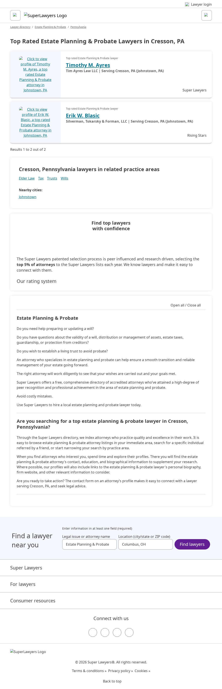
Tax (41, 178)
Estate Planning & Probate (50, 27)
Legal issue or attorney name (86, 536)
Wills (64, 178)
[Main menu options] (15, 15)
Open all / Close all (186, 305)
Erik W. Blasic (83, 115)
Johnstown (27, 197)
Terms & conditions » (89, 670)
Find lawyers (192, 544)
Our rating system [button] (36, 281)
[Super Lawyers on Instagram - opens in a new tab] (105, 632)
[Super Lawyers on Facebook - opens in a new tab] (92, 632)
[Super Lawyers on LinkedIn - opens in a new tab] (129, 632)
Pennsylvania (78, 27)
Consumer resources (32, 600)
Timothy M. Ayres (88, 65)
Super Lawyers (26, 567)
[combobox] (89, 544)
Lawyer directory (20, 27)
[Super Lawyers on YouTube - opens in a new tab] (117, 632)
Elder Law (27, 178)
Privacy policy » (120, 670)
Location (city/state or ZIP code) (144, 536)
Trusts (52, 178)
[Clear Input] (111, 544)
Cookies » (142, 670)
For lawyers (22, 584)
